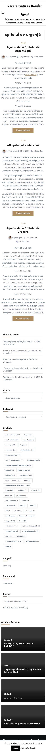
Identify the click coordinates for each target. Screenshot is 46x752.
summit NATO (11, 531)
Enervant (8, 640)
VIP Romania (8, 583)
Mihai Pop (7, 566)
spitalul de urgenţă (31, 526)
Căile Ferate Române (13, 460)
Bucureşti (10, 445)
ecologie (9, 470)
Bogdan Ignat (11, 57)
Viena (8, 546)
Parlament (9, 506)
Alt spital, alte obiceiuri (23, 145)
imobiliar (22, 490)
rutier (23, 521)
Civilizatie (8, 694)
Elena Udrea (24, 470)
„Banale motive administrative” (17, 368)
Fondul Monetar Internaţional (17, 485)
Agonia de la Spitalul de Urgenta (17, 377)
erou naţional (25, 475)
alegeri (28, 435)
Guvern (8, 490)
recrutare (9, 516)
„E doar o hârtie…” (13, 698)
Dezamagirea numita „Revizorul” (17, 342)
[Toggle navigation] (3, 12)
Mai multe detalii (28, 748)
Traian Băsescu (29, 531)
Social (23, 43)
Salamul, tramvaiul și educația (16, 350)
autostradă (28, 440)
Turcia (8, 536)
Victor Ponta (32, 541)
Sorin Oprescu (11, 526)
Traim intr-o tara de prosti (14, 359)
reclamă (30, 511)
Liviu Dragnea (11, 500)
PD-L (23, 506)
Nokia (25, 500)
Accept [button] (15, 748)
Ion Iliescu (21, 495)
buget (23, 445)
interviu (35, 490)
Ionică (8, 495)
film (27, 480)
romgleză (9, 521)
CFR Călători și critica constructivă (22, 724)
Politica (7, 666)
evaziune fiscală (12, 480)
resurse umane (26, 516)
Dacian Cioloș (33, 460)
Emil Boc (9, 475)
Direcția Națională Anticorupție (17, 465)
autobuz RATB (11, 440)
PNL (33, 506)
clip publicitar (26, 450)
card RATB (9, 450)
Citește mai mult (23, 130)
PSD (7, 511)
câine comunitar (12, 455)
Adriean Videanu (12, 435)
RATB (18, 511)
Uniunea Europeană (13, 541)
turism (20, 536)
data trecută (30, 75)
